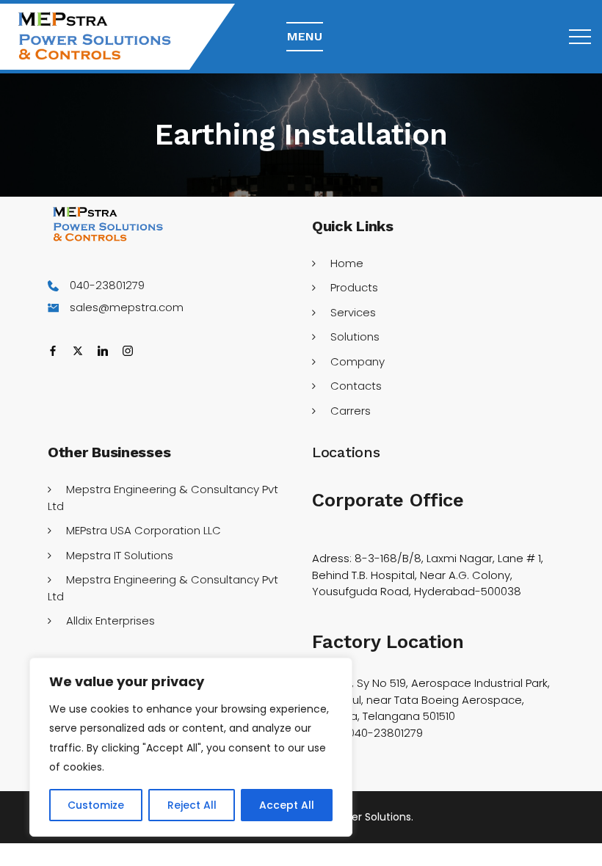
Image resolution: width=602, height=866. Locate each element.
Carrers (350, 410)
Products (354, 287)
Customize (96, 805)
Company (357, 361)
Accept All (286, 805)
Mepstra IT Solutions (119, 555)
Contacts (356, 385)
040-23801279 (107, 285)
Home (346, 263)
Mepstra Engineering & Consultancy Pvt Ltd (163, 497)
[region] (190, 747)
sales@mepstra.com (127, 307)
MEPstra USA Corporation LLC (143, 530)
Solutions (355, 336)
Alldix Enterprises (110, 620)
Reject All (192, 805)
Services (353, 312)
